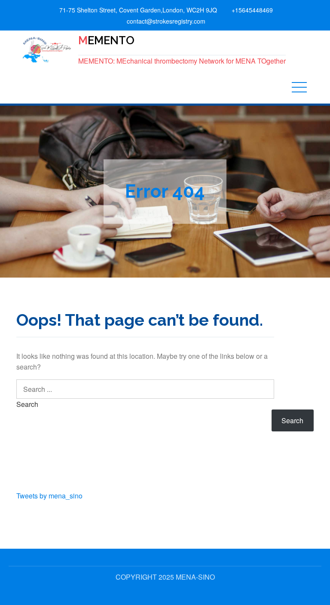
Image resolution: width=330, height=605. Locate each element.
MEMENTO (106, 40)
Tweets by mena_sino (49, 496)
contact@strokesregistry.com (166, 21)
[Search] (264, 389)
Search (27, 404)
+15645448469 (252, 10)
